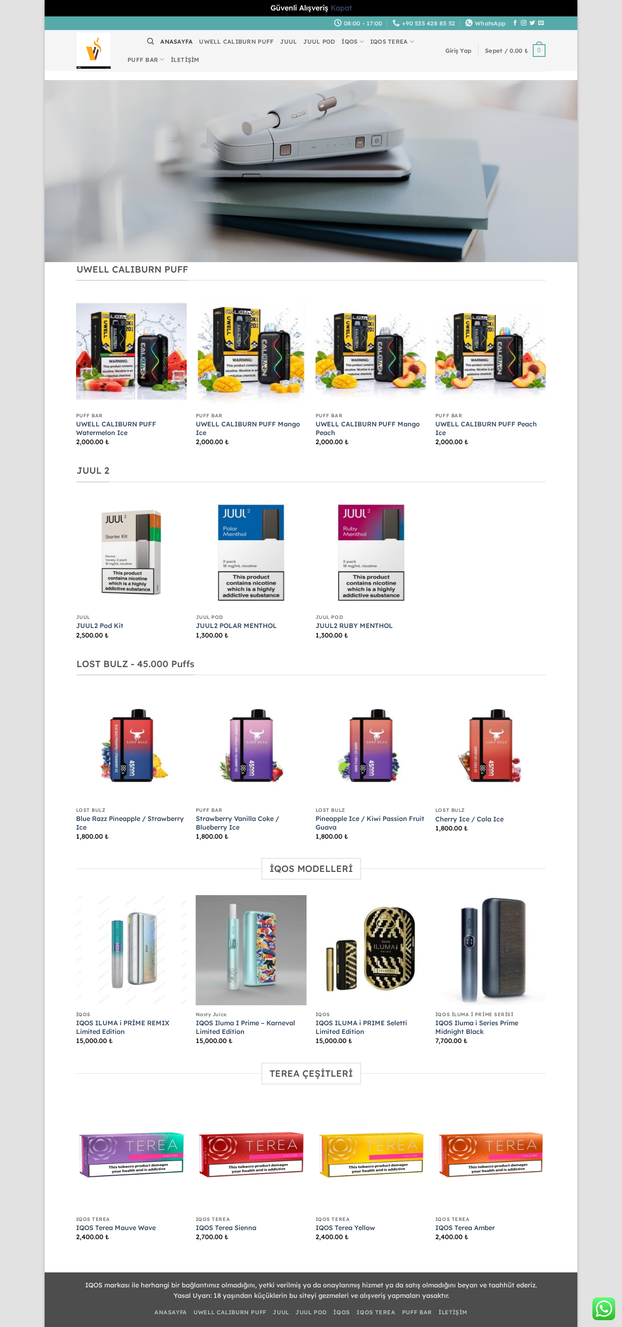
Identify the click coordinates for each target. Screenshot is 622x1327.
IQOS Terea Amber (465, 1228)
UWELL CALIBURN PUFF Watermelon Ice (116, 428)
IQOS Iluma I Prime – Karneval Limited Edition (245, 1027)
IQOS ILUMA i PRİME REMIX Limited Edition (122, 1027)
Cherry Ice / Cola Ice (469, 819)
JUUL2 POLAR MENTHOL (236, 626)
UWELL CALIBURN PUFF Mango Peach (368, 428)
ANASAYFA (176, 41)
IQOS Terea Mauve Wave (116, 1228)
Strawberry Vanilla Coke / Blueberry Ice (237, 823)
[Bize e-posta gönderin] (541, 23)
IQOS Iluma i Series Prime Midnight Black (476, 1027)
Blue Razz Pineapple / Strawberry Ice (130, 823)
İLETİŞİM (185, 59)
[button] (458, 50)
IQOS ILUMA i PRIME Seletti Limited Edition (361, 1027)
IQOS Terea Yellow (345, 1228)
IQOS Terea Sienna (226, 1228)
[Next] (545, 378)
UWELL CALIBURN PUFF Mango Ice (248, 428)
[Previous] (76, 378)
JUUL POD (319, 41)
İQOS (349, 41)
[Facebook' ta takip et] (515, 23)
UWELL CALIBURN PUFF (236, 41)
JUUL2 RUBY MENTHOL (354, 626)
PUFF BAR (142, 59)
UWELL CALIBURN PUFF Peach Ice (486, 428)
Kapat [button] (341, 7)
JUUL (288, 41)
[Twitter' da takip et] (532, 23)
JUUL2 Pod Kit (99, 626)
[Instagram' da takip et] (523, 23)
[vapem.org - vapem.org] (93, 50)
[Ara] (150, 41)
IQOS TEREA (389, 41)
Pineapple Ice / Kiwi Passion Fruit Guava (370, 823)
